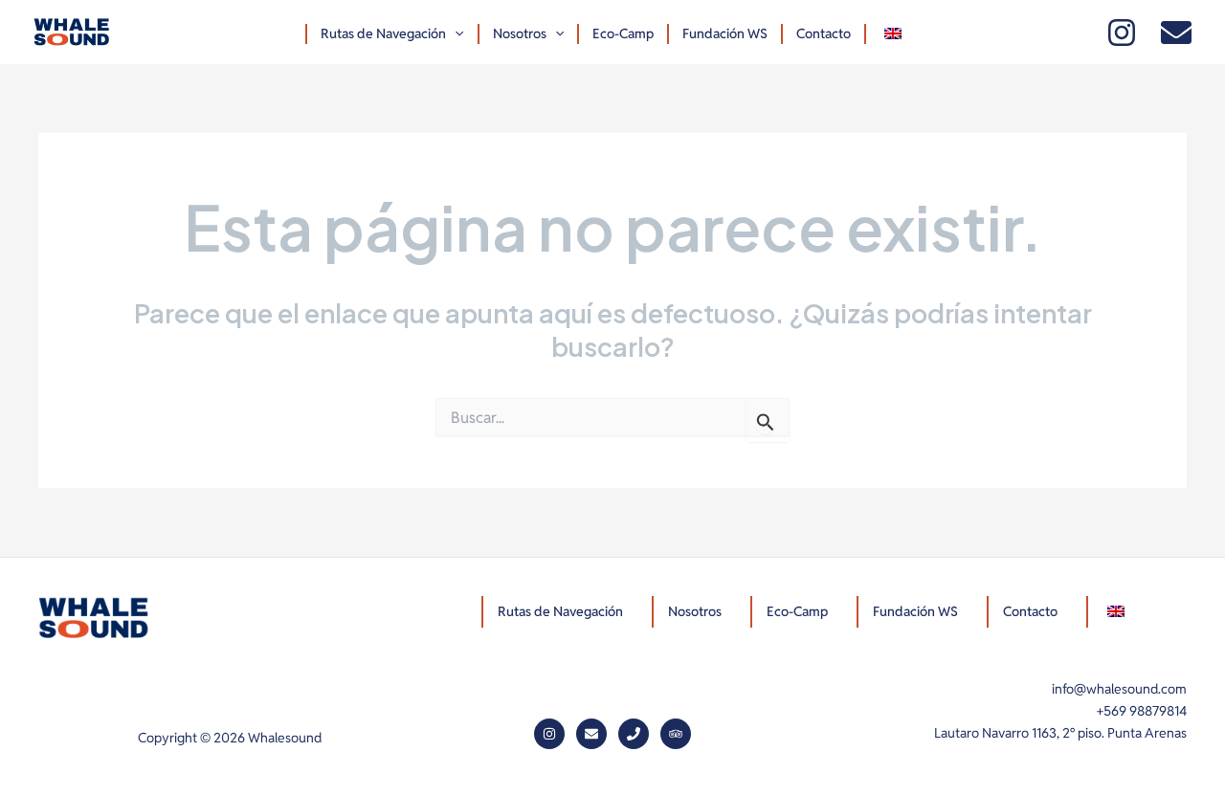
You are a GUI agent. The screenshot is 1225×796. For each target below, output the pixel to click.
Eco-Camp (623, 33)
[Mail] (1176, 32)
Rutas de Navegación (383, 33)
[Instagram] (1121, 32)
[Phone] (633, 734)
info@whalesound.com (1119, 688)
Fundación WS (725, 33)
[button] (454, 34)
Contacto (823, 33)
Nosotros (519, 33)
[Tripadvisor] (675, 734)
